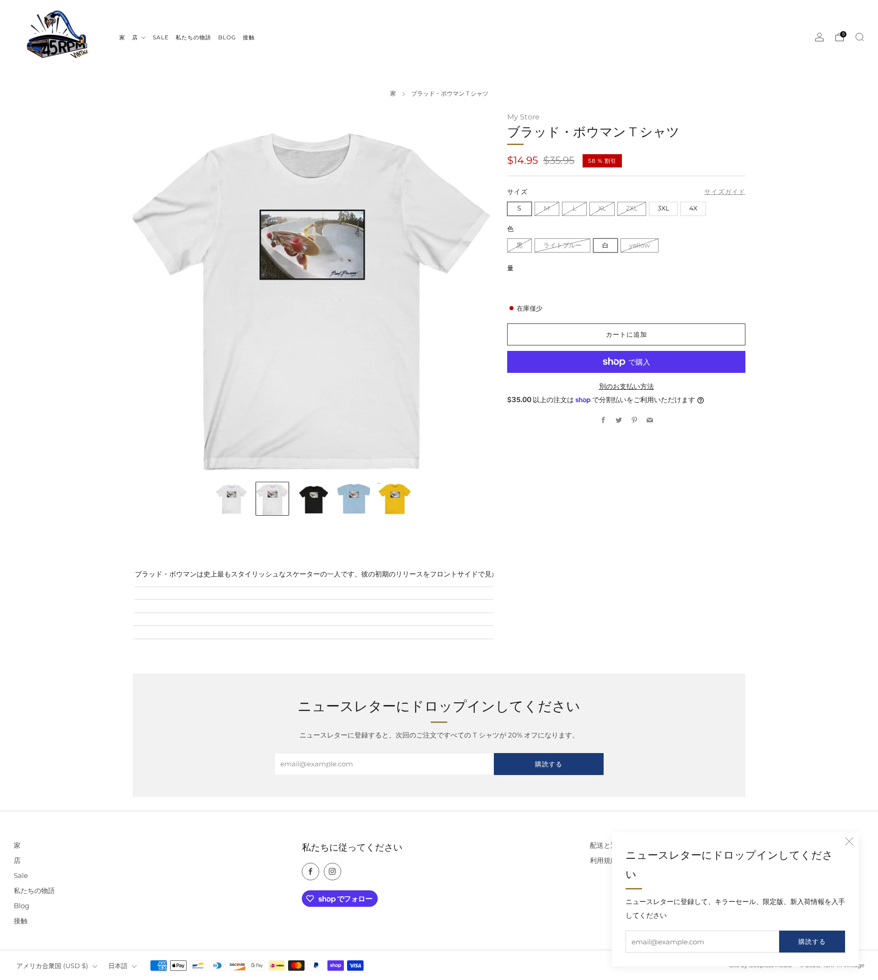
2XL (631, 208)
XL (602, 208)
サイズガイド (724, 192)
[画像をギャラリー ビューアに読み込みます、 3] (313, 498)
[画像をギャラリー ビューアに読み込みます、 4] (353, 498)
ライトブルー (562, 245)
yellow (639, 245)
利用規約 (603, 860)
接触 (20, 920)
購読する (812, 941)
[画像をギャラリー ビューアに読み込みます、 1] (231, 498)
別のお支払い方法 (626, 386)
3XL (663, 208)
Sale (21, 875)
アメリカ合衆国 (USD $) (52, 965)
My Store (523, 116)
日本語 (118, 965)
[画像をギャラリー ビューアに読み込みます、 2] (272, 498)
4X (693, 208)
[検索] (859, 37)
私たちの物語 (34, 890)
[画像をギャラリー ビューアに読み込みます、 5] (394, 498)
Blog (21, 905)
